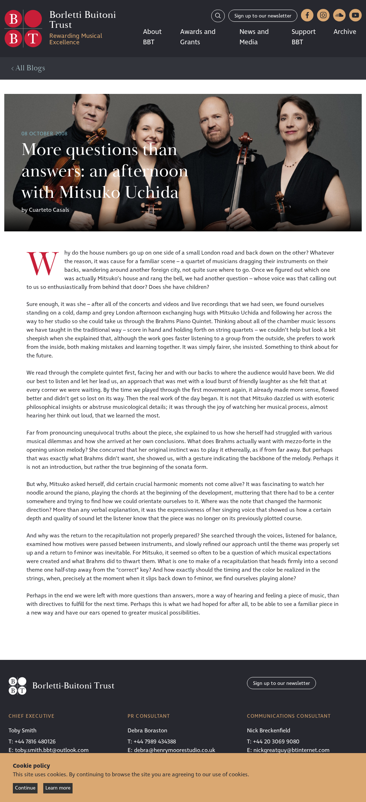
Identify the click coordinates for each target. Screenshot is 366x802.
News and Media (254, 37)
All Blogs (29, 68)
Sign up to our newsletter (262, 15)
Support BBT (304, 37)
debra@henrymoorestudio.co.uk (174, 750)
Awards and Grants (198, 37)
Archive (344, 31)
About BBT (152, 37)
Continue (25, 788)
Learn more (57, 788)
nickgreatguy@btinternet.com (291, 750)
